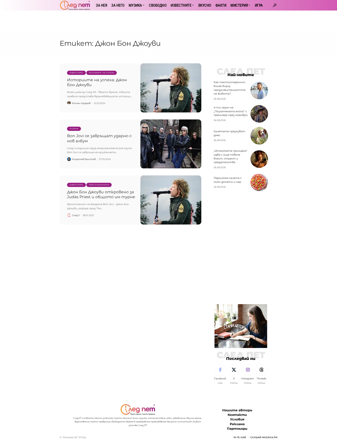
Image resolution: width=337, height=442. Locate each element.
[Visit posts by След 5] (69, 215)
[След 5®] (75, 5)
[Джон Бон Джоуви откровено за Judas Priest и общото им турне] (170, 200)
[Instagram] (247, 374)
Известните (76, 73)
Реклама (237, 424)
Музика (74, 129)
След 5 (76, 215)
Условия (237, 419)
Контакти (237, 415)
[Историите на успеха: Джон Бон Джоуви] (170, 87)
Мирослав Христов (84, 159)
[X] (233, 374)
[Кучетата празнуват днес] (259, 136)
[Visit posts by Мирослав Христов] (69, 159)
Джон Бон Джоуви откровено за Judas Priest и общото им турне (101, 194)
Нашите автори (237, 410)
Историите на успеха (101, 73)
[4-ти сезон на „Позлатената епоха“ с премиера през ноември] (259, 114)
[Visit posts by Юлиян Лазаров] (69, 103)
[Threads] (261, 374)
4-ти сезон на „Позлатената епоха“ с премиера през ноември (231, 111)
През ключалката (99, 185)
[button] (274, 5)
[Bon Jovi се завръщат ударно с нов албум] (170, 144)
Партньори (237, 429)
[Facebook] (220, 374)
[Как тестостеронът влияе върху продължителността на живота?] (259, 90)
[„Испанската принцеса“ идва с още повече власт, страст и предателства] (259, 159)
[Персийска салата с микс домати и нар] (259, 182)
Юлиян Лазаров (81, 103)
